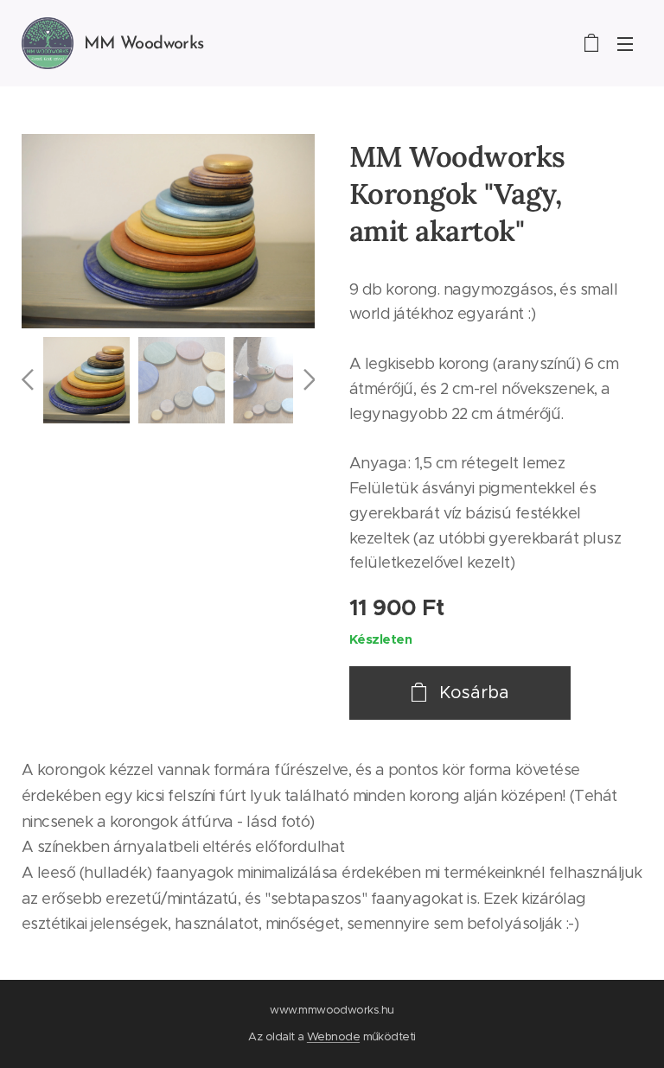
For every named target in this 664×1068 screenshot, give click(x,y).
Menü (625, 43)
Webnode (333, 1036)
